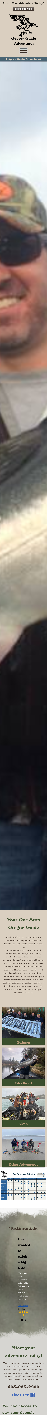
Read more (23, 1306)
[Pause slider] (21, 1320)
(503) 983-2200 (23, 9)
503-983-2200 (23, 1386)
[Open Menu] (23, 50)
